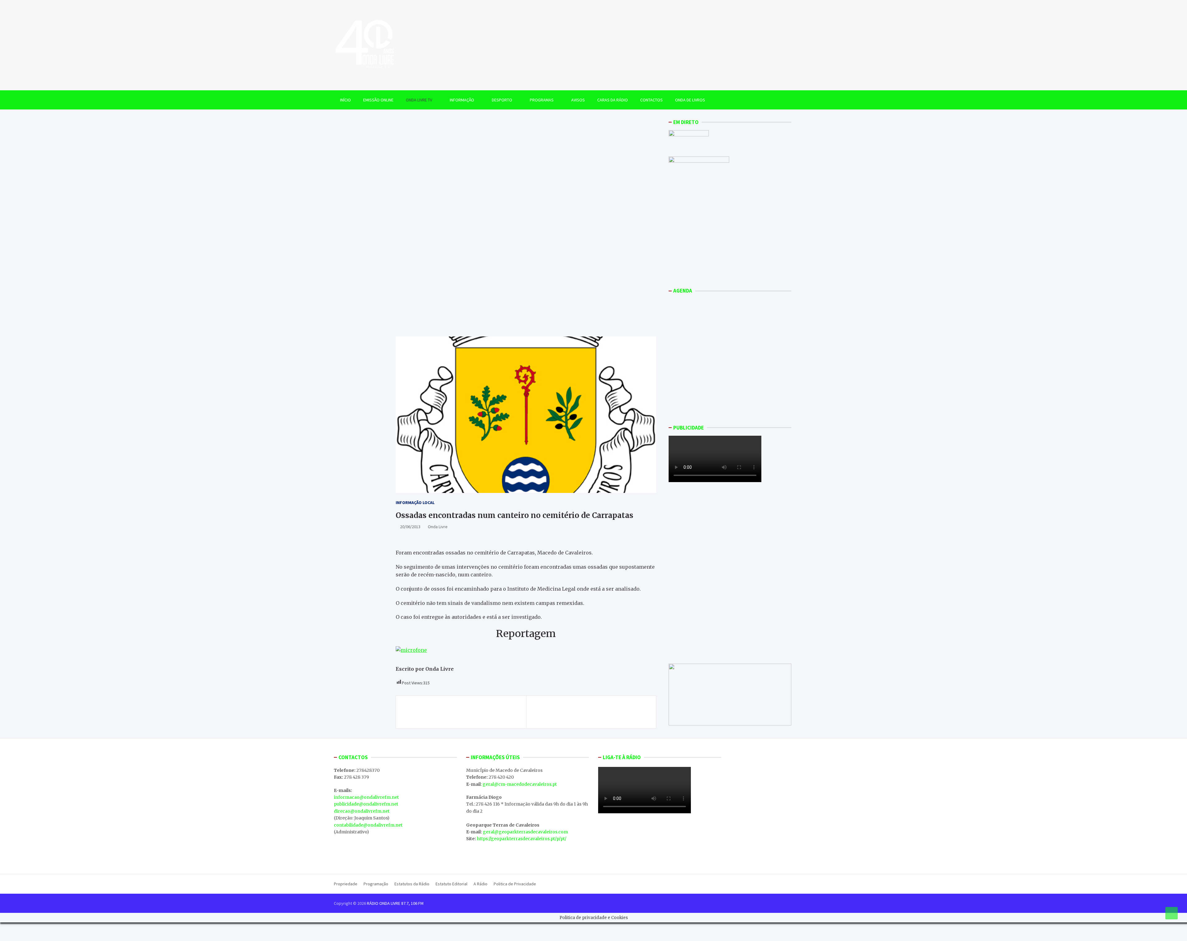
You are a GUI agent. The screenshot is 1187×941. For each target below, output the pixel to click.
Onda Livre (438, 526)
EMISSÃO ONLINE (378, 100)
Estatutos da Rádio (411, 884)
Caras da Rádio (612, 100)
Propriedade (345, 884)
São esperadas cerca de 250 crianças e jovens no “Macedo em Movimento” (588, 712)
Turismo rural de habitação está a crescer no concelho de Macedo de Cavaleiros (459, 712)
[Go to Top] (1171, 913)
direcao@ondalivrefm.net (361, 811)
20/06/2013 (410, 526)
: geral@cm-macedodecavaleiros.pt (519, 784)
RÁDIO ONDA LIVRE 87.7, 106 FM (395, 903)
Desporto (502, 100)
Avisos (578, 100)
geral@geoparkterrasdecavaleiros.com (525, 832)
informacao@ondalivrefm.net (366, 797)
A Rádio (480, 884)
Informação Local (415, 502)
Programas (542, 100)
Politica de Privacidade (515, 884)
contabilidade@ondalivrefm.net (368, 825)
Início (345, 100)
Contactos (651, 100)
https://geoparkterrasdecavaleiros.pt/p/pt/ (521, 838)
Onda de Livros (690, 100)
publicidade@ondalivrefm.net (366, 804)
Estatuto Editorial (451, 884)
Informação (462, 100)
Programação (376, 884)
